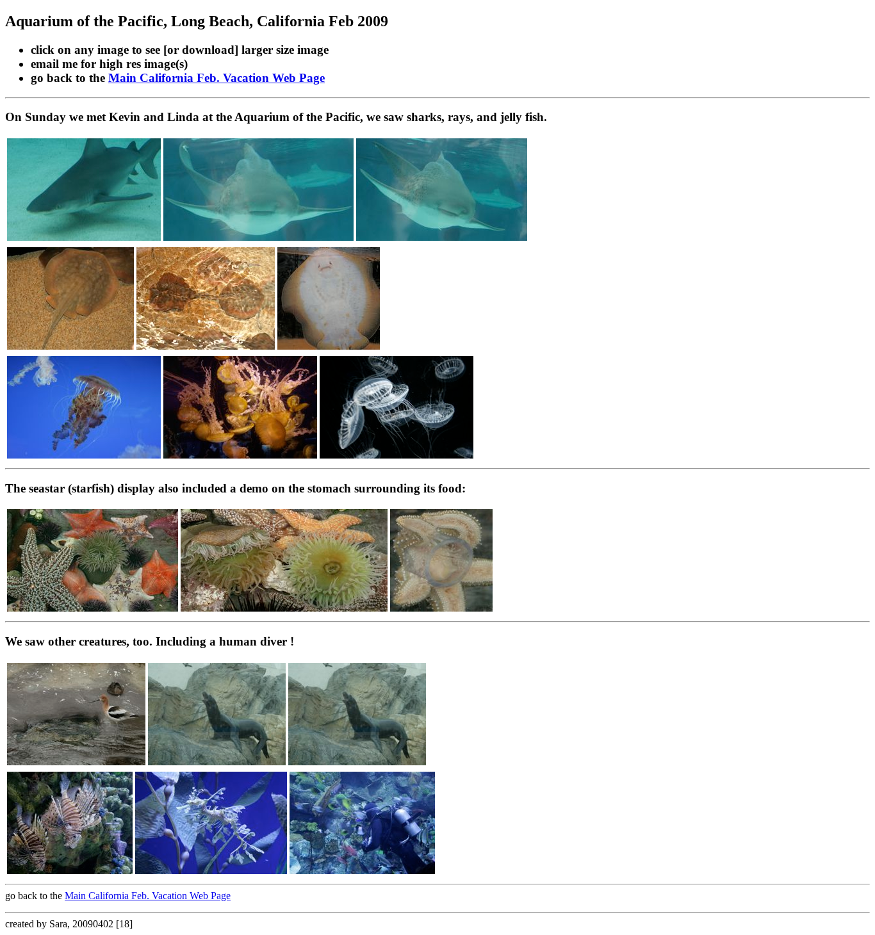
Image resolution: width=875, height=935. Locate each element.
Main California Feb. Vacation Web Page (216, 78)
